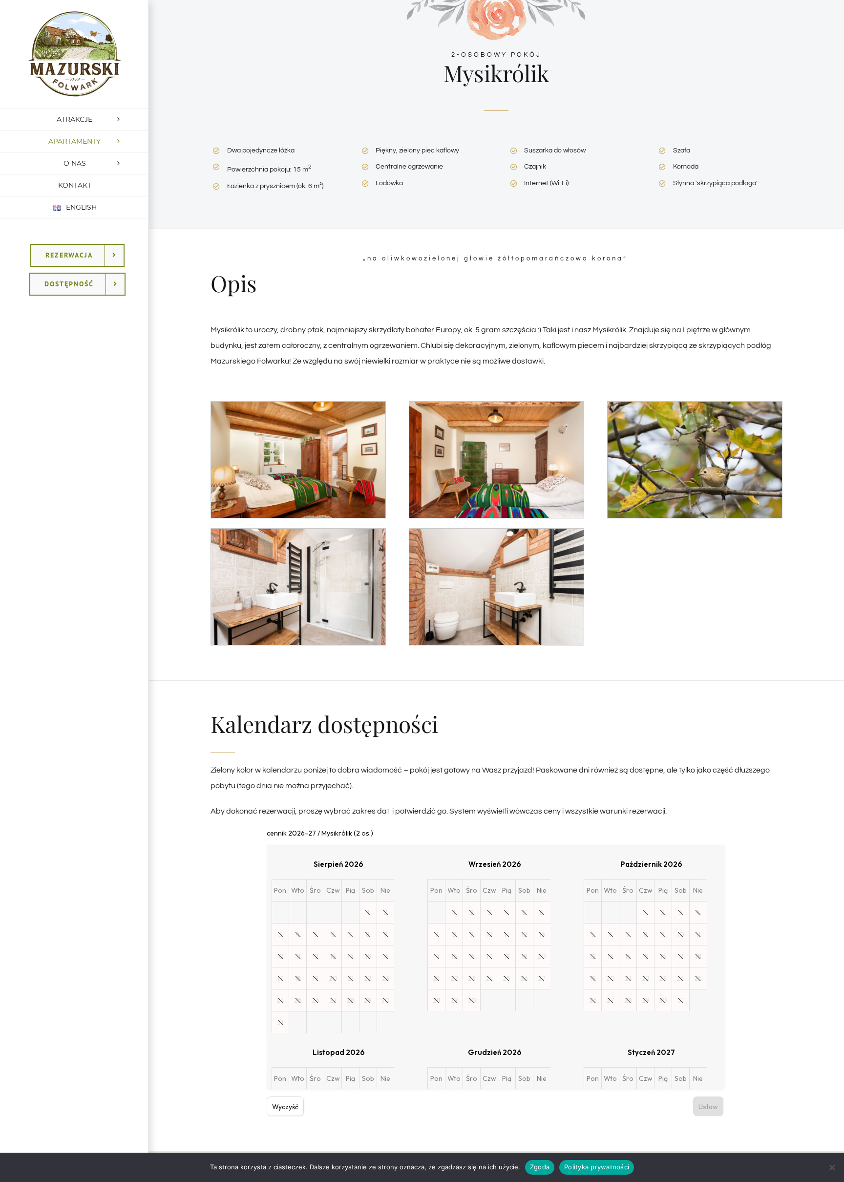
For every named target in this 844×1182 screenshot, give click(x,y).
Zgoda (539, 1167)
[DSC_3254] (496, 533)
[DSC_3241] (496, 405)
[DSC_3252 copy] (298, 533)
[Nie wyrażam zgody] (832, 1167)
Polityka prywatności (596, 1167)
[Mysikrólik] (695, 405)
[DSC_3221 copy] (298, 405)
